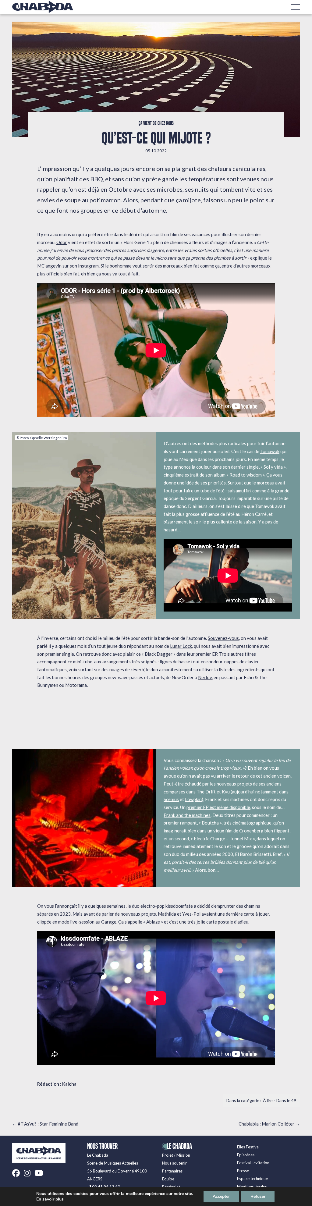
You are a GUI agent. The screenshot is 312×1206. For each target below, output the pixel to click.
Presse (243, 1170)
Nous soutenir (174, 1163)
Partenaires (172, 1171)
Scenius (171, 799)
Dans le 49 (286, 1100)
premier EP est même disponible (218, 807)
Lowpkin (193, 799)
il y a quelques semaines (102, 906)
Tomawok (269, 451)
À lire (268, 1100)
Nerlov (205, 677)
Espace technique (252, 1178)
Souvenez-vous (223, 638)
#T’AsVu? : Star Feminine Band (45, 1123)
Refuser (257, 1196)
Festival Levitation (253, 1162)
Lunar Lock (181, 646)
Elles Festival (248, 1146)
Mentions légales (252, 1186)
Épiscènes (245, 1154)
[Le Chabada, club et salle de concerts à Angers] (42, 7)
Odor (61, 242)
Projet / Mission (176, 1155)
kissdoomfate (179, 906)
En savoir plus (50, 1199)
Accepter (221, 1196)
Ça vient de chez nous (156, 123)
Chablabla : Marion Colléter (269, 1123)
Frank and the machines (187, 815)
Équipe (168, 1178)
